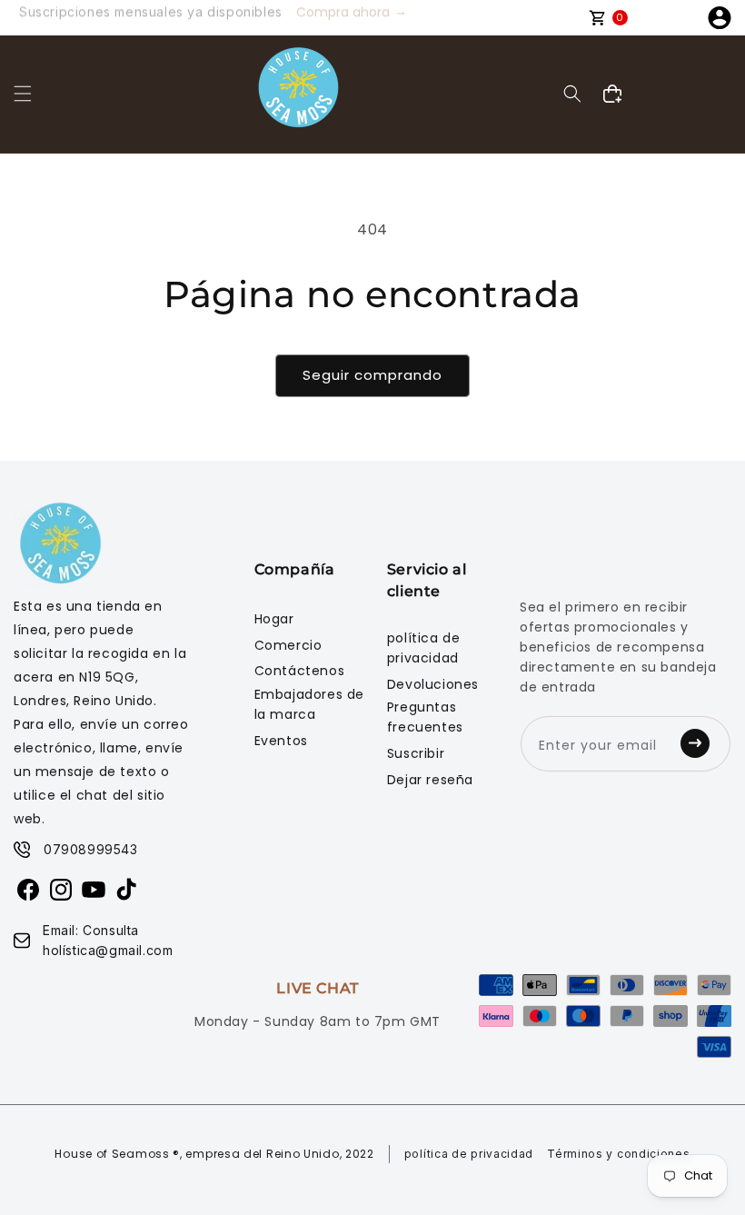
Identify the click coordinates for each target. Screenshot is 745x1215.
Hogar (274, 619)
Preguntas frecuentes (425, 717)
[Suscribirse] (700, 743)
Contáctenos (299, 671)
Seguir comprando (372, 374)
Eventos (281, 741)
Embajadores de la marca (309, 704)
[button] (23, 94)
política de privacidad (424, 648)
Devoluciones (433, 684)
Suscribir (415, 753)
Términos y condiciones (618, 1153)
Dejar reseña (430, 780)
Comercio (288, 645)
